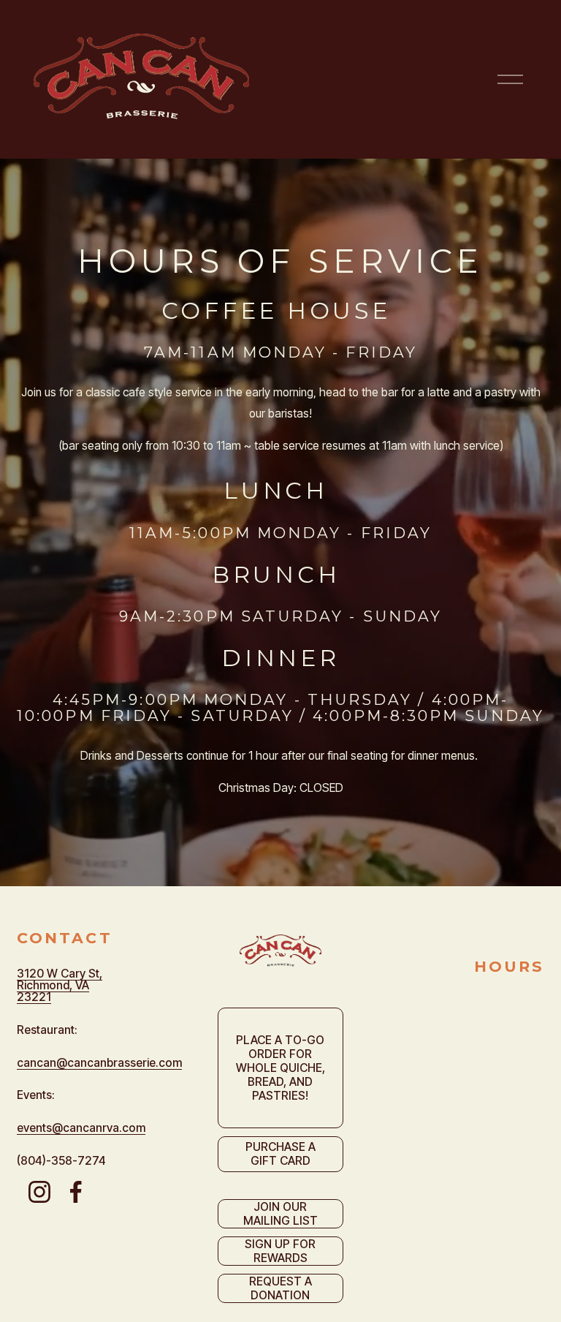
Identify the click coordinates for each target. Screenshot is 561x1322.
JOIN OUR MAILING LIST (280, 1214)
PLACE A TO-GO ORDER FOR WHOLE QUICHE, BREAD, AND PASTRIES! (280, 1068)
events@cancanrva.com (81, 1128)
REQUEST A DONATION (280, 1288)
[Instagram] (39, 1192)
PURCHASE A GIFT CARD (280, 1154)
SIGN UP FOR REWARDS (280, 1251)
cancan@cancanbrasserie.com (99, 1063)
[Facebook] (76, 1192)
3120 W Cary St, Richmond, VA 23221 (59, 985)
